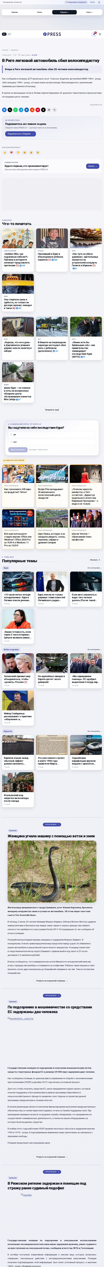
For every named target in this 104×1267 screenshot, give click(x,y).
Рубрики (63, 12)
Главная (5, 50)
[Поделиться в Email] (49, 110)
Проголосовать (18, 450)
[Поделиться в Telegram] (21, 110)
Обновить (95, 560)
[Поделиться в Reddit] (32, 110)
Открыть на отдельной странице (52, 981)
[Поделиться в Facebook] (4, 110)
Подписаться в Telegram (20, 134)
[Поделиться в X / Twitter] (10, 110)
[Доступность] (99, 2)
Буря (6, 568)
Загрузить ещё (52, 410)
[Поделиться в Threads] (43, 110)
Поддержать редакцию (76, 2)
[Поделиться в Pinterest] (38, 110)
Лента (39, 12)
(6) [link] (13, 308)
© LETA (34, 55)
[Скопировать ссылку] (54, 110)
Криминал (14, 50)
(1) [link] (17, 265)
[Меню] (99, 34)
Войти (92, 2)
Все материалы (95, 568)
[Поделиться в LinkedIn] (26, 110)
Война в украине (11, 650)
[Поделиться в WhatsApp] (15, 110)
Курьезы (8, 731)
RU (4, 34)
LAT (9, 34)
